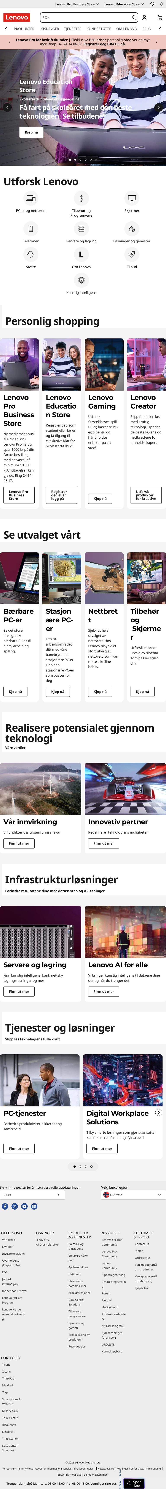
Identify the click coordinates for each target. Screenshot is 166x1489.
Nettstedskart (105, 1468)
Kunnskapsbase (112, 1351)
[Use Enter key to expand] (153, 18)
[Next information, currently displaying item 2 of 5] (158, 107)
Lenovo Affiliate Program (12, 1300)
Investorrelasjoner (14, 1254)
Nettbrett (75, 1274)
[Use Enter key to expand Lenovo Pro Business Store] (97, 4)
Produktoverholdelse (114, 1316)
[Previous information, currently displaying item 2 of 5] (7, 107)
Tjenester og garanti (77, 1325)
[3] (86, 1167)
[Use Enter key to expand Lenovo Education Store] (142, 4)
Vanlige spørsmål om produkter (146, 1267)
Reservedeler (77, 1346)
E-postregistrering (113, 1275)
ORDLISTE (108, 1344)
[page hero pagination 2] (80, 159)
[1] (74, 1167)
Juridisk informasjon (10, 1281)
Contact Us (142, 1244)
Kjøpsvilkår (142, 1288)
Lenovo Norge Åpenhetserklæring (13, 1314)
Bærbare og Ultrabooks (76, 1246)
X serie (6, 1371)
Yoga (5, 1392)
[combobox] (85, 17)
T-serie (6, 1365)
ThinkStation (10, 1439)
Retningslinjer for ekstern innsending (139, 1468)
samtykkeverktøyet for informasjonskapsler (45, 1468)
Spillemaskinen (78, 1267)
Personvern (9, 1468)
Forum (106, 1293)
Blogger (107, 1300)
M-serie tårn (10, 1411)
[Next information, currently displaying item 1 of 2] (156, 42)
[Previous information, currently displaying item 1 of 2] (9, 42)
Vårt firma (8, 1240)
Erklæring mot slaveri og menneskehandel (83, 1474)
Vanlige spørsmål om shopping (146, 1278)
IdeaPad (7, 1385)
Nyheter (7, 1247)
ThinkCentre (10, 1418)
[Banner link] (83, 42)
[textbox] (134, 1195)
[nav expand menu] (6, 28)
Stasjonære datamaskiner (77, 1283)
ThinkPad (8, 1378)
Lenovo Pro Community (109, 1253)
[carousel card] (19, 423)
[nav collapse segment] (160, 28)
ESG (4, 1272)
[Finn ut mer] (83, 107)
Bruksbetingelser (84, 1468)
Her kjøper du (110, 1307)
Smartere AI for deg (78, 1258)
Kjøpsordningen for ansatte (112, 1335)
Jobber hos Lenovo (14, 1291)
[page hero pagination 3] (85, 159)
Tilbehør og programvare (77, 1313)
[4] (91, 1167)
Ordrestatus (142, 1258)
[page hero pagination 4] (90, 159)
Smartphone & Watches (11, 1401)
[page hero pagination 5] (96, 159)
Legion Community (109, 1265)
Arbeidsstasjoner (79, 1293)
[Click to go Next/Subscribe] (58, 1194)
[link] (161, 5)
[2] (80, 1167)
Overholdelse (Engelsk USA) (11, 1263)
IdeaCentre (9, 1425)
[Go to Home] (16, 17)
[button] (152, 3)
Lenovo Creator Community (112, 1242)
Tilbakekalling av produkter (79, 1337)
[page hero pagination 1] (75, 159)
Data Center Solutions (76, 1302)
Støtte (139, 1251)
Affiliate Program (113, 1326)
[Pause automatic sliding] (70, 159)
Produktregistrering (114, 1284)
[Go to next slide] (158, 1112)
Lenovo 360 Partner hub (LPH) (47, 1242)
